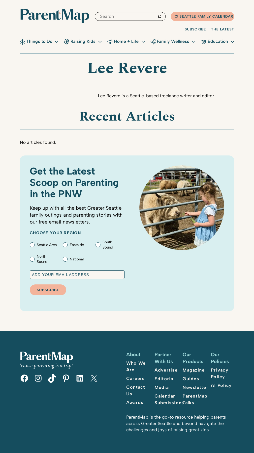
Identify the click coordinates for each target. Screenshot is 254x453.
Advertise (166, 370)
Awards (135, 402)
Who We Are (136, 366)
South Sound (107, 245)
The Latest (222, 29)
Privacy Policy (219, 373)
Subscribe (195, 29)
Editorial (165, 378)
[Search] (159, 16)
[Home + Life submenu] (143, 41)
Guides (191, 378)
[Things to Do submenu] (56, 41)
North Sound (42, 259)
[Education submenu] (232, 41)
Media (162, 387)
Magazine (194, 370)
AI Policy (221, 385)
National (77, 259)
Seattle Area (47, 245)
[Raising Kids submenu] (100, 41)
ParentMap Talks (195, 399)
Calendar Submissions (169, 399)
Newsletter (195, 387)
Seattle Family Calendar (206, 16)
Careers (135, 378)
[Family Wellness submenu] (193, 41)
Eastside (77, 245)
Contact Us (135, 390)
